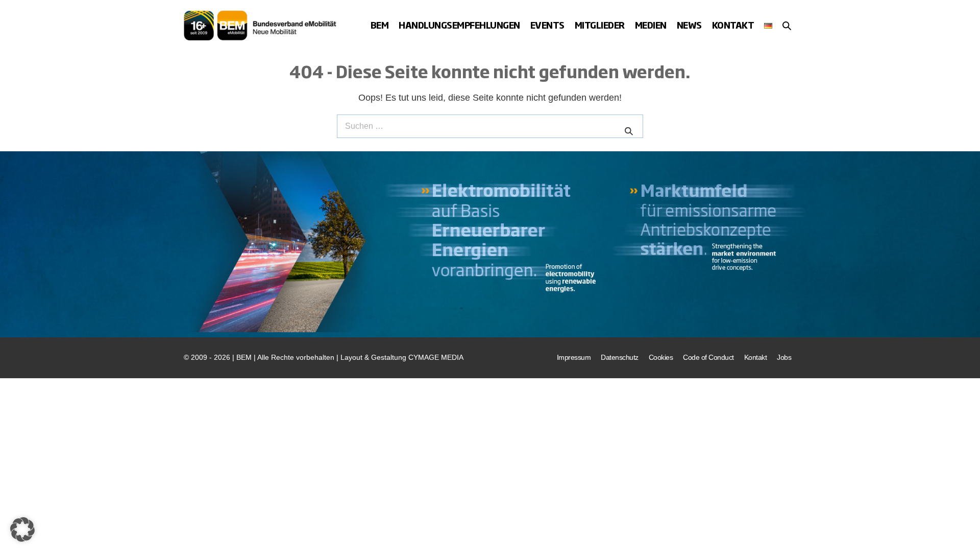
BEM (380, 24)
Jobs (784, 357)
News (689, 24)
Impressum (574, 357)
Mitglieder (600, 24)
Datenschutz (620, 357)
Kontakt (733, 24)
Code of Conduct (708, 357)
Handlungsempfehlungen (459, 24)
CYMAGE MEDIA (435, 357)
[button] (786, 25)
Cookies (661, 357)
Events (547, 24)
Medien (651, 24)
